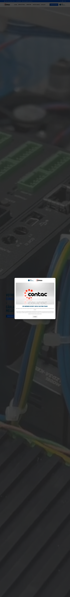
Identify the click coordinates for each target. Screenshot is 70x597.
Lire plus (35, 316)
